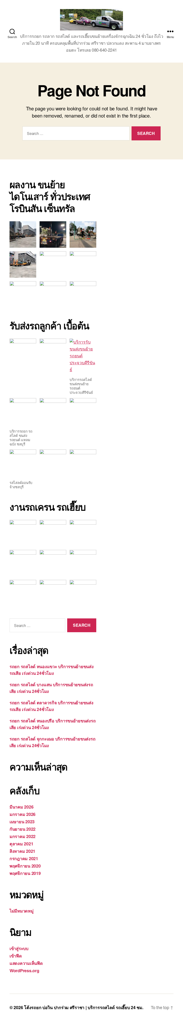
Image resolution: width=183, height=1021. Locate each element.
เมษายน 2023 (22, 822)
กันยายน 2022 (23, 829)
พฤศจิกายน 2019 (25, 873)
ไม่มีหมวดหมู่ (22, 911)
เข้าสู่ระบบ (19, 948)
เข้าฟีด (16, 956)
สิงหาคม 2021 (22, 851)
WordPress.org (24, 970)
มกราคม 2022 (23, 836)
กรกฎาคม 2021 (24, 858)
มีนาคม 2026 (21, 807)
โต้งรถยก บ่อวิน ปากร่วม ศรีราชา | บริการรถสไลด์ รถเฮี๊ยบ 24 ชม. (83, 1007)
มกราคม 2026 (23, 814)
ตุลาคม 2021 (21, 844)
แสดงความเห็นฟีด (26, 963)
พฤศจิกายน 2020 (25, 866)
